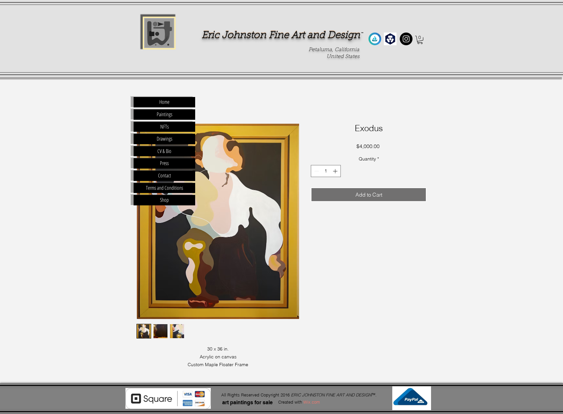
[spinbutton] (326, 171)
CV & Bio (164, 151)
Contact (164, 175)
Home (164, 101)
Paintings (164, 114)
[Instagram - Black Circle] (406, 39)
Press (164, 163)
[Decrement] (316, 171)
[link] (420, 40)
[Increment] (336, 171)
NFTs (164, 126)
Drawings (164, 138)
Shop (164, 199)
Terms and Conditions (164, 187)
